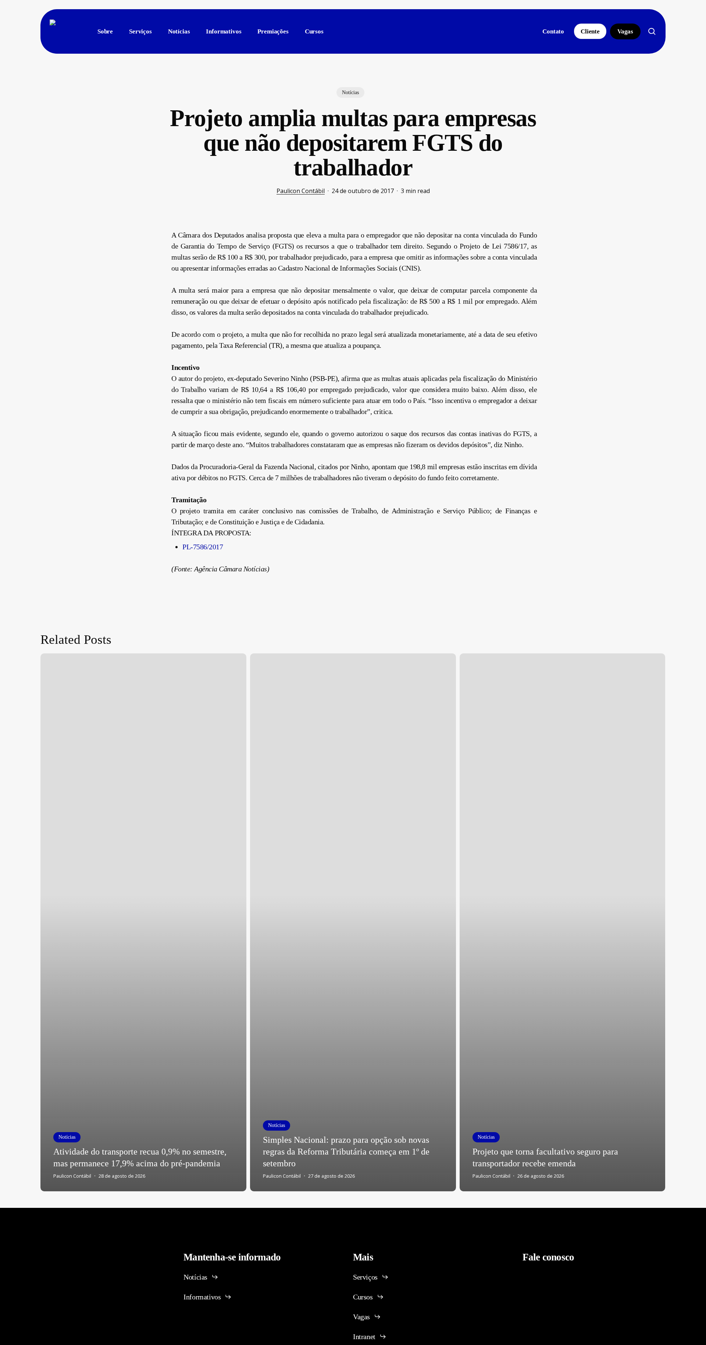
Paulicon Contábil (301, 191)
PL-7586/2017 (202, 547)
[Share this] (148, 237)
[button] (200, 1276)
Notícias (350, 92)
